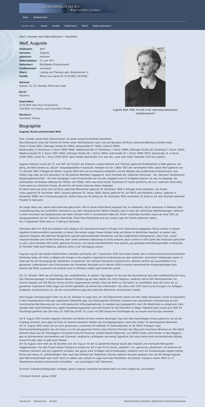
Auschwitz (71, 36)
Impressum (25, 401)
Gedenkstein (40, 17)
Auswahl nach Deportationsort (45, 36)
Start (26, 17)
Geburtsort (71, 25)
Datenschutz (40, 401)
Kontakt (53, 401)
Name (44, 25)
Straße (56, 25)
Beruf (85, 25)
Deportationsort (102, 25)
